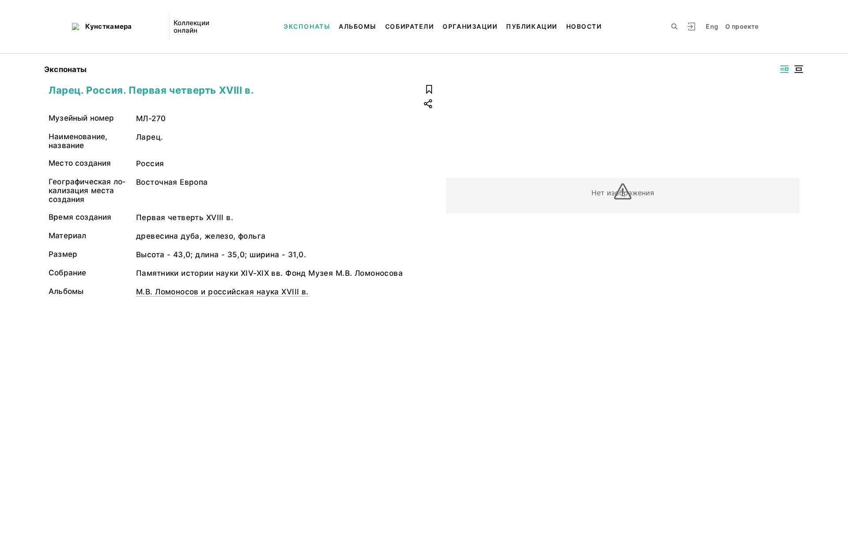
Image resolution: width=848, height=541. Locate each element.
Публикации (531, 26)
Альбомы (357, 26)
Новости (584, 26)
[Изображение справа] (784, 69)
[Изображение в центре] (798, 69)
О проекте (741, 26)
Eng (712, 26)
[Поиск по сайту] (674, 26)
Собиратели (409, 26)
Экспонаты (307, 26)
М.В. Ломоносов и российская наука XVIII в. (222, 291)
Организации (470, 26)
